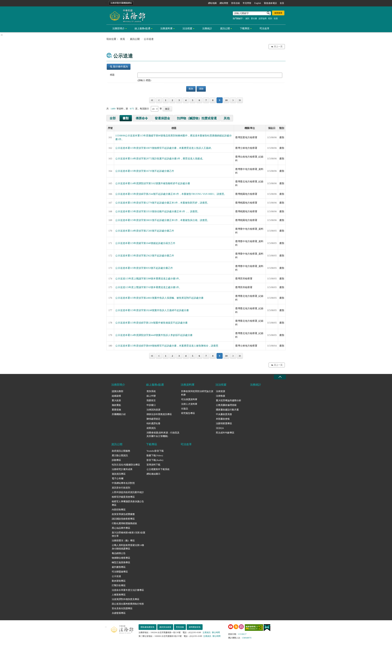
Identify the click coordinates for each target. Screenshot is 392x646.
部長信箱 (235, 3)
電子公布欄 (117, 478)
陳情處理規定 (153, 419)
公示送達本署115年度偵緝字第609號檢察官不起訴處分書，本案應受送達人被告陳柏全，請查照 (166, 345)
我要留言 (151, 400)
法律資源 (220, 391)
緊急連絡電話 (270, 3)
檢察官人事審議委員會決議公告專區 (128, 503)
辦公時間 (216, 632)
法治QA (220, 428)
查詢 (190, 89)
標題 (112, 75)
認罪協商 (263, 18)
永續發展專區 (119, 613)
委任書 (254, 18)
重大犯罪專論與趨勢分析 (228, 400)
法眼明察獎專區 (224, 423)
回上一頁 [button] (278, 46)
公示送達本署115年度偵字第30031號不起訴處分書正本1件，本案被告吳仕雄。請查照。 (162, 220)
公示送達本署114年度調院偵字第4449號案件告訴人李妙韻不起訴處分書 (153, 335)
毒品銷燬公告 (119, 553)
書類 (126, 118)
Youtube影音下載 (155, 451)
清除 (201, 89)
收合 (280, 377)
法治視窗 (187, 28)
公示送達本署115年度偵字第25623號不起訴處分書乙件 (144, 255)
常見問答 (247, 3)
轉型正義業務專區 (121, 562)
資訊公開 (225, 28)
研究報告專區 (188, 413)
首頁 (282, 3)
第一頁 (152, 100)
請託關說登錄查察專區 (123, 519)
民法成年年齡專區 (225, 432)
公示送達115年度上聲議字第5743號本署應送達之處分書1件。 (148, 287)
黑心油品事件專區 (121, 528)
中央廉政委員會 (224, 414)
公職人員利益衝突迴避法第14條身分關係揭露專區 (128, 547)
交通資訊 (207, 632)
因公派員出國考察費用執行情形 (128, 604)
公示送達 (116, 576)
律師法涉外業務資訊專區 (159, 414)
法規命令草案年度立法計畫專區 (128, 590)
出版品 (184, 408)
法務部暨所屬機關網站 (121, 3)
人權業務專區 (119, 594)
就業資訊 (151, 428)
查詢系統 (151, 391)
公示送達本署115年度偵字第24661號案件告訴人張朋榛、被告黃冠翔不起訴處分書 (159, 298)
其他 (227, 118)
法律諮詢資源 (153, 409)
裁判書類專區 (119, 567)
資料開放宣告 (195, 627)
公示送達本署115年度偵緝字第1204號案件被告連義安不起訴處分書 (151, 322)
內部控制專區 (119, 509)
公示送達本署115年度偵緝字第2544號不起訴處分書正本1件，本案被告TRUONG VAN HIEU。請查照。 (170, 194)
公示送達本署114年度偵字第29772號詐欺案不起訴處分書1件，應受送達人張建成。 (160, 158)
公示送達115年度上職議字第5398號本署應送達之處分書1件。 (148, 278)
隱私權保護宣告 (148, 627)
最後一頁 (240, 100)
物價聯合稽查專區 (121, 558)
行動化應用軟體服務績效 (124, 523)
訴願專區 (116, 460)
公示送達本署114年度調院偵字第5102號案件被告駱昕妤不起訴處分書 (152, 183)
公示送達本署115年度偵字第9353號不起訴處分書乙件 (144, 268)
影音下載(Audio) (155, 460)
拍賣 (276, 18)
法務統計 (207, 28)
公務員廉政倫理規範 (226, 405)
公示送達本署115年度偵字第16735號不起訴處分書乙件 (144, 171)
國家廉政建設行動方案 (227, 409)
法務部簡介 (118, 28)
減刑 (247, 18)
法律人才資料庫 (189, 404)
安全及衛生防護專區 (122, 608)
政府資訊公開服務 (121, 451)
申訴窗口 (151, 405)
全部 (113, 118)
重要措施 (116, 409)
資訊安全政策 (165, 627)
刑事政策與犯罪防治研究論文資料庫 (197, 393)
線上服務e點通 (142, 28)
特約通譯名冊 (153, 423)
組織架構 (116, 396)
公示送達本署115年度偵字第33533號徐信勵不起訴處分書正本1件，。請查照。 (157, 211)
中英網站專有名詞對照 (123, 483)
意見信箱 (180, 627)
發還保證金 (162, 118)
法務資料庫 (166, 28)
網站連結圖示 (153, 474)
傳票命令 (142, 118)
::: (106, 2)
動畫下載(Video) (155, 455)
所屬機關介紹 (119, 414)
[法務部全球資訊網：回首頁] (126, 16)
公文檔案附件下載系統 (158, 469)
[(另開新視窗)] (230, 626)
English (257, 3)
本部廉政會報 (223, 419)
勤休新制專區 (119, 581)
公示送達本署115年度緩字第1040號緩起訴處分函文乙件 (145, 243)
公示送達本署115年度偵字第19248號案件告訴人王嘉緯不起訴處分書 (152, 310)
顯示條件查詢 (120, 66)
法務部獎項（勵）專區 (123, 540)
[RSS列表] (236, 626)
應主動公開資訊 (120, 455)
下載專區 (245, 28)
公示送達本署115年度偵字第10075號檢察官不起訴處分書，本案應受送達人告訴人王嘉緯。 (164, 148)
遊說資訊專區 (119, 474)
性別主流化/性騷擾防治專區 (126, 464)
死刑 (270, 18)
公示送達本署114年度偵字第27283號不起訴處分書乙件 (144, 230)
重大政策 (116, 400)
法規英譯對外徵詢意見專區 (125, 599)
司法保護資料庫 (189, 399)
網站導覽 (224, 3)
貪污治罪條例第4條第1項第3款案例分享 (128, 534)
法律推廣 (220, 396)
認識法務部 (117, 391)
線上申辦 (151, 396)
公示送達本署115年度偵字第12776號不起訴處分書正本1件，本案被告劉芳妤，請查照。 (162, 202)
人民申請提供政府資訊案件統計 (128, 492)
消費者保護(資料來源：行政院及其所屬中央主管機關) (163, 434)
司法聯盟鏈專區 (120, 571)
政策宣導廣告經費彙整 (123, 514)
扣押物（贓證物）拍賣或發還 (197, 118)
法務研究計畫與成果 (122, 469)
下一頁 (233, 100)
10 (226, 100)
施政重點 (116, 405)
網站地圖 (212, 3)
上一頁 (159, 100)
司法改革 (264, 28)
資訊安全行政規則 (121, 487)
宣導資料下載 (153, 464)
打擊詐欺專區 (119, 585)
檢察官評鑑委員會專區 (123, 497)
